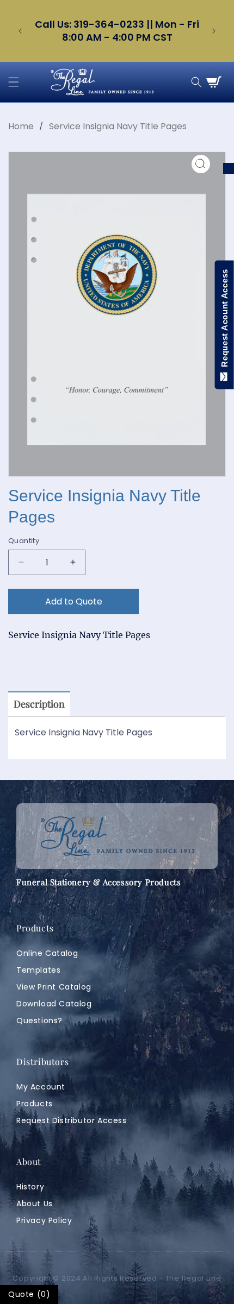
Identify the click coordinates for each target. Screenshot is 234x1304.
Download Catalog (54, 1003)
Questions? (39, 1020)
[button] (14, 82)
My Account (40, 1086)
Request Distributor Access (71, 1120)
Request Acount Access (224, 320)
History (30, 1186)
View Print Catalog (53, 986)
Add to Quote (73, 601)
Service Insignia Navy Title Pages (118, 126)
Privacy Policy (44, 1220)
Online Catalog (47, 953)
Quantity (23, 541)
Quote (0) (29, 1294)
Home (21, 126)
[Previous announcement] (20, 31)
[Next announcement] (214, 31)
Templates (38, 970)
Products (34, 1103)
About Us (34, 1203)
